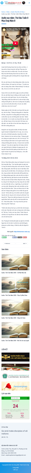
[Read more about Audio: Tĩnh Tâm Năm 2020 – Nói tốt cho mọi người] (15, 330)
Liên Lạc (15, 469)
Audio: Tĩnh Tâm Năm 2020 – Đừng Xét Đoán (13, 318)
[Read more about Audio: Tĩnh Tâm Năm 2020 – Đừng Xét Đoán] (15, 307)
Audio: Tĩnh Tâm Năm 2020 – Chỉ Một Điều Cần (14, 272)
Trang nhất (15, 467)
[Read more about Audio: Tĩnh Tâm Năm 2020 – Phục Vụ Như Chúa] (15, 284)
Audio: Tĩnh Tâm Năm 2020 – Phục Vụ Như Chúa (14, 295)
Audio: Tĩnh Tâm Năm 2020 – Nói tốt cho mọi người (15, 340)
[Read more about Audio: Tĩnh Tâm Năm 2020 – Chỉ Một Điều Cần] (15, 262)
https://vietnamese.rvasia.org (21, 231)
